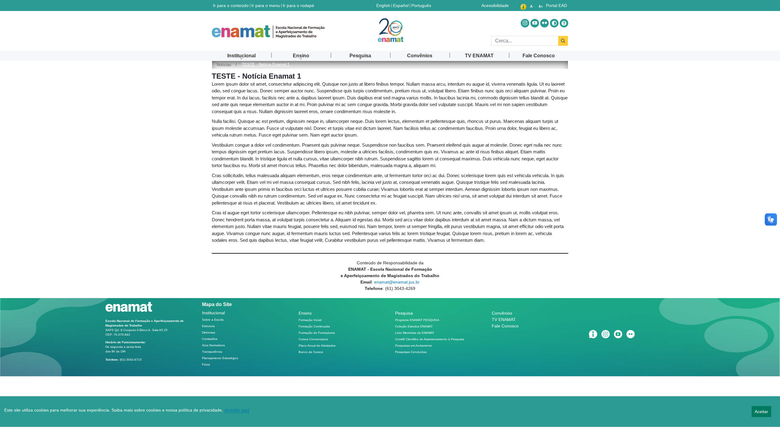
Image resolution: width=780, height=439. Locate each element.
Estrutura (208, 326)
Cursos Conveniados (313, 339)
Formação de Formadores (317, 332)
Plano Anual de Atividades (317, 345)
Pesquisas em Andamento (413, 345)
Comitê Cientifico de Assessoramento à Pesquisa (429, 339)
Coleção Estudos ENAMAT (414, 326)
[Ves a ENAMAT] (268, 31)
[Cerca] (563, 41)
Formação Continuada (314, 326)
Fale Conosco (505, 325)
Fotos (206, 364)
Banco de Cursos (311, 352)
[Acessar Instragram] (525, 23)
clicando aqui (237, 410)
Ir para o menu (265, 5)
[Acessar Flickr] (544, 23)
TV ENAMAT (504, 319)
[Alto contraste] (554, 23)
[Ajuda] (564, 23)
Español (401, 5)
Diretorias (208, 332)
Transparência (212, 351)
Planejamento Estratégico (220, 358)
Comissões (209, 339)
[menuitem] (241, 56)
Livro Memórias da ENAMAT (414, 332)
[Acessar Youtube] (534, 23)
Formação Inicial (310, 320)
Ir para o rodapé (298, 5)
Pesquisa (404, 313)
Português (421, 5)
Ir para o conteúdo (231, 5)
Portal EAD (556, 5)
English (384, 5)
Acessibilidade (495, 5)
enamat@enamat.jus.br (397, 282)
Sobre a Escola (213, 319)
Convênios (502, 313)
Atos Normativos (213, 345)
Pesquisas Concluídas (411, 352)
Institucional (213, 312)
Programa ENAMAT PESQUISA (417, 320)
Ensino (305, 313)
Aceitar (761, 411)
